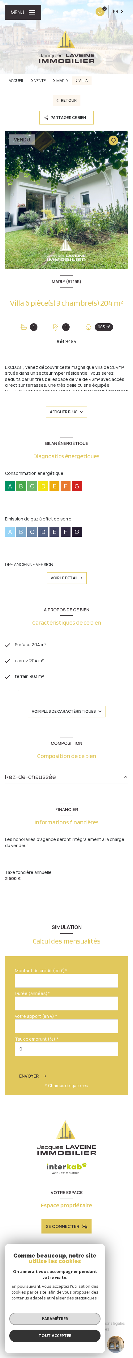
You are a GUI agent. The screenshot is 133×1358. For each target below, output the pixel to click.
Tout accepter (55, 1335)
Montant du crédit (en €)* (41, 970)
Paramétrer (55, 1318)
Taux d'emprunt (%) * (36, 1039)
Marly (62, 81)
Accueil (16, 80)
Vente (40, 81)
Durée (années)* (32, 993)
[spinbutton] (66, 1049)
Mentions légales (110, 1323)
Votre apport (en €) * (36, 1016)
